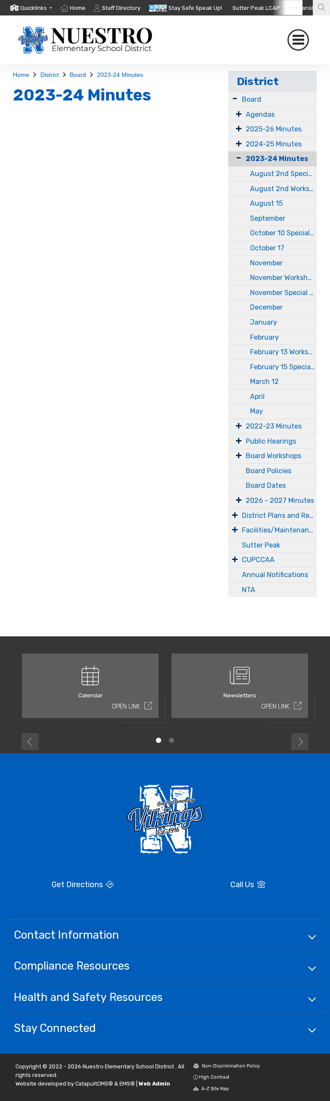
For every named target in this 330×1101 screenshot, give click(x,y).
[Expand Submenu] (235, 98)
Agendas (260, 114)
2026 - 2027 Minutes (280, 500)
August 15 (266, 203)
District (49, 74)
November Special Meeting (283, 293)
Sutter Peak (261, 545)
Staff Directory (121, 8)
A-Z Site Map (214, 1089)
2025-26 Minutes (274, 129)
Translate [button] (310, 8)
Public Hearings (271, 441)
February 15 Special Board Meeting (283, 367)
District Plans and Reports (279, 515)
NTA (248, 590)
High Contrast (214, 1077)
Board (78, 74)
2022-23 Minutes (274, 426)
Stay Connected (55, 1028)
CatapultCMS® (94, 1083)
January (263, 322)
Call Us (243, 884)
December (266, 307)
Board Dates (266, 485)
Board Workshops (273, 456)
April (257, 396)
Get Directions (78, 884)
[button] (36, 8)
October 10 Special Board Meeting (283, 233)
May (256, 411)
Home (78, 8)
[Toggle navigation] (298, 40)
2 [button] (171, 740)
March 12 (264, 381)
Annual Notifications (275, 575)
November (266, 263)
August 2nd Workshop (283, 189)
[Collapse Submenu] (237, 157)
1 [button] (158, 740)
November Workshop (282, 278)
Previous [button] (30, 741)
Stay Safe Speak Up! (195, 8)
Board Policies (268, 471)
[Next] (287, 7)
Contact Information (66, 934)
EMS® (127, 1083)
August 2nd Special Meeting (283, 174)
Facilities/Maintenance (279, 530)
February (264, 337)
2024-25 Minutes (274, 144)
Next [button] (300, 741)
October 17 (267, 248)
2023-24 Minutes (120, 74)
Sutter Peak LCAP (256, 8)
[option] (31, 7)
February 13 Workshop (283, 352)
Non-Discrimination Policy (230, 1066)
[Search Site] (321, 7)
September (267, 218)
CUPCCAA (258, 560)
